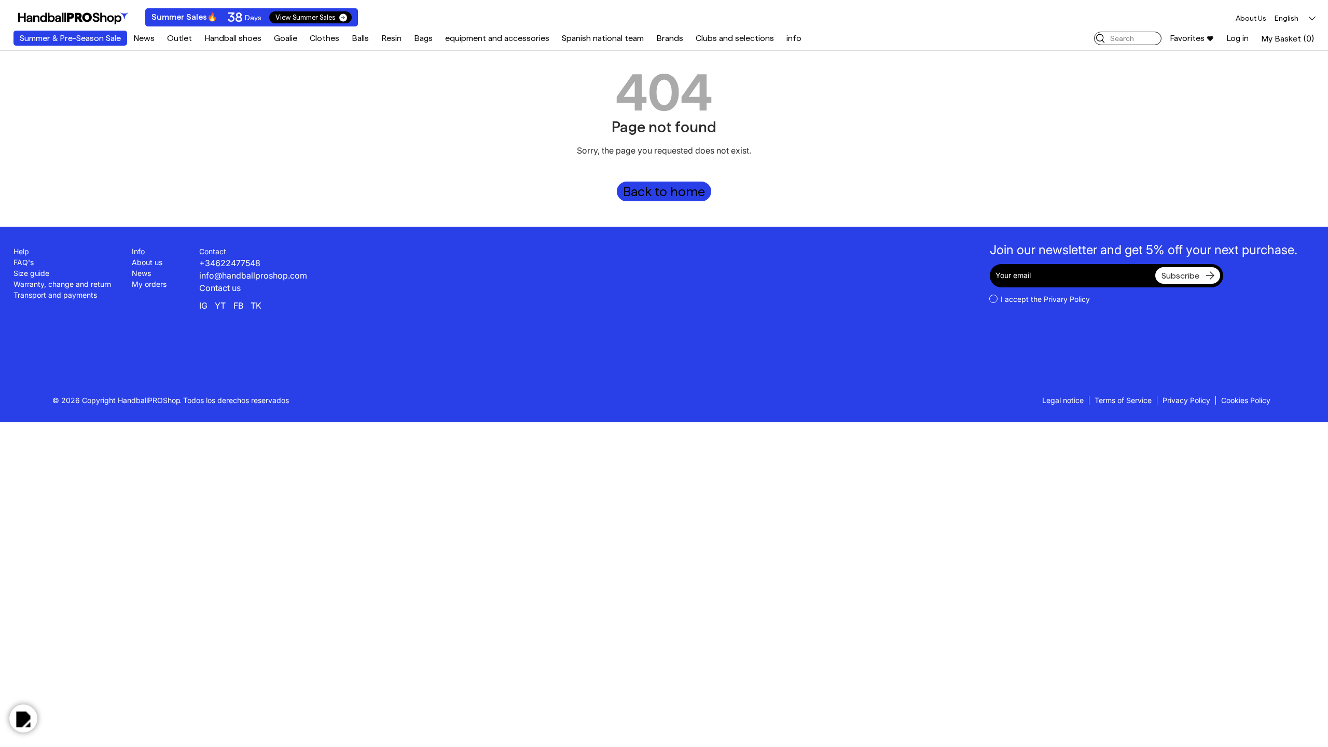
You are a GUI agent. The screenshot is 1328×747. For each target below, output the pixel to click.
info (793, 38)
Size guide (31, 273)
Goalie (285, 38)
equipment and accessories (497, 38)
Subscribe (1180, 275)
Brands (669, 38)
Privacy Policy (1186, 400)
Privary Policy (1067, 299)
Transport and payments (55, 294)
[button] (1288, 38)
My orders (149, 284)
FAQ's (23, 262)
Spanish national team (603, 38)
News (144, 38)
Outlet (179, 38)
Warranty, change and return (62, 284)
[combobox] (1127, 38)
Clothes (324, 38)
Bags (423, 38)
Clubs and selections (735, 38)
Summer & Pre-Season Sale (70, 38)
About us (147, 262)
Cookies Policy (1245, 400)
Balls (360, 38)
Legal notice (1063, 400)
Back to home (664, 191)
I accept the (1045, 299)
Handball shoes (232, 38)
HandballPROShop (149, 400)
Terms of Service (1123, 400)
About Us (1251, 18)
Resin (391, 38)
